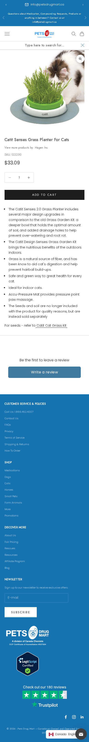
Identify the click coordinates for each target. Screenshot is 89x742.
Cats (7, 483)
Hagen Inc (41, 148)
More (7, 509)
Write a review (44, 372)
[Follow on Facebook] (65, 717)
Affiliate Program (15, 561)
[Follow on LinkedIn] (82, 717)
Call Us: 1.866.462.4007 (19, 412)
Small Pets (11, 496)
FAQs (8, 425)
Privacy (9, 431)
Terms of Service (14, 437)
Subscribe (20, 612)
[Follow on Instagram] (74, 717)
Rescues (10, 548)
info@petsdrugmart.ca (47, 4)
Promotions (11, 515)
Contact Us (11, 418)
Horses (9, 489)
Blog (7, 568)
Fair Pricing (11, 542)
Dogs (8, 477)
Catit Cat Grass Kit (51, 325)
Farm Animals (13, 502)
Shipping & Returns (17, 444)
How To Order (12, 450)
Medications (12, 470)
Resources (11, 555)
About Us (10, 535)
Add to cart (44, 195)
